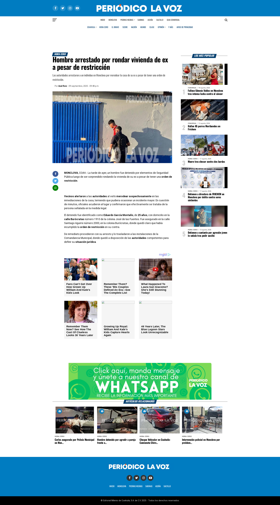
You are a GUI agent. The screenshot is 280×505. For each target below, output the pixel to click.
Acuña (150, 20)
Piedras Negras (126, 20)
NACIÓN (134, 27)
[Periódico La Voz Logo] (140, 13)
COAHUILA (91, 27)
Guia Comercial (173, 20)
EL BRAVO (115, 27)
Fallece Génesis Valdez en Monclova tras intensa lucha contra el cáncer (205, 92)
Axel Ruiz (62, 86)
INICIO (111, 486)
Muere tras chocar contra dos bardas (206, 161)
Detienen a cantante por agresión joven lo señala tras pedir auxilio (207, 234)
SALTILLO (167, 486)
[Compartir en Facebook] (55, 173)
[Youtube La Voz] (150, 478)
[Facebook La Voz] (129, 478)
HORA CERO (103, 27)
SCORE (125, 27)
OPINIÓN (161, 27)
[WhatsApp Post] (55, 187)
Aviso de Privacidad (185, 27)
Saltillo (159, 20)
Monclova (112, 20)
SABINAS (148, 486)
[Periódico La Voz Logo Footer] (140, 470)
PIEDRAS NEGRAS (135, 486)
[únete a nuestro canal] (140, 381)
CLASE (151, 27)
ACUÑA (158, 486)
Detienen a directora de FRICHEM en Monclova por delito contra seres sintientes (206, 197)
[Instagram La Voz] (143, 478)
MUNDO (143, 27)
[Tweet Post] (55, 180)
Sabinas (141, 20)
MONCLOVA (121, 486)
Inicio (102, 20)
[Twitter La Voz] (136, 478)
